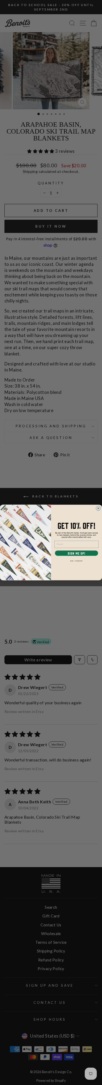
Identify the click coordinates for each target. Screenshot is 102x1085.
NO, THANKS (76, 561)
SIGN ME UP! (76, 553)
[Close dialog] (98, 508)
